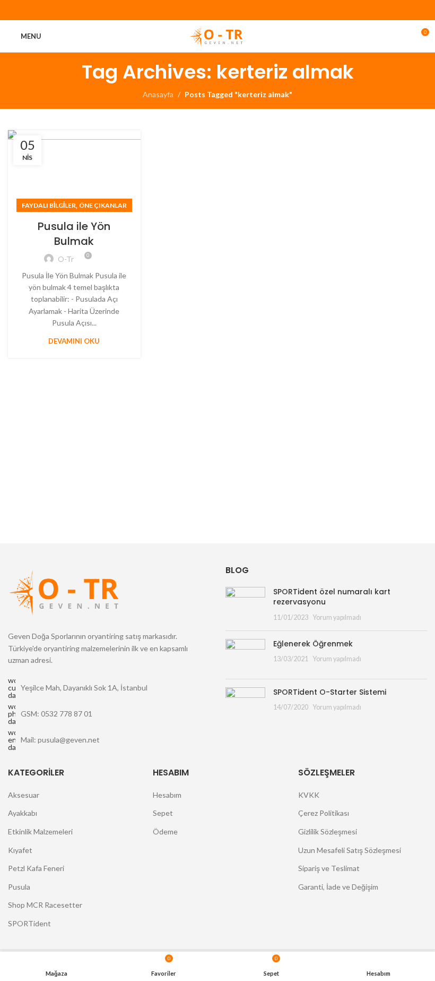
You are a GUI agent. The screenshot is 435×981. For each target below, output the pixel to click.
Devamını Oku (74, 341)
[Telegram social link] (242, 10)
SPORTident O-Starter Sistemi (329, 692)
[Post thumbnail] (245, 604)
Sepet (163, 812)
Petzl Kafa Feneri (36, 868)
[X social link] (205, 10)
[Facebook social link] (193, 10)
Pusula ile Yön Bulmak (74, 234)
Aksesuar (23, 794)
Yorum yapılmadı (336, 617)
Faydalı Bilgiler (49, 205)
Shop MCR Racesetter (45, 904)
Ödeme (165, 831)
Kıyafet (20, 850)
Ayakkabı (22, 812)
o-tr (66, 258)
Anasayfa (158, 94)
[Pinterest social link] (218, 10)
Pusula (19, 886)
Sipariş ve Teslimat (329, 868)
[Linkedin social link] (230, 10)
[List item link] (109, 714)
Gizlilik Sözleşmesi (327, 831)
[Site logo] (217, 35)
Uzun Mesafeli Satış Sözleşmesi (349, 850)
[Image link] (66, 590)
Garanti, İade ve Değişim (338, 886)
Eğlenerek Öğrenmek (313, 643)
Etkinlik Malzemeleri (40, 831)
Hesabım (167, 794)
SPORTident (29, 923)
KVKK (308, 794)
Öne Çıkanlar (103, 205)
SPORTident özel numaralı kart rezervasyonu (331, 597)
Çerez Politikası (323, 812)
